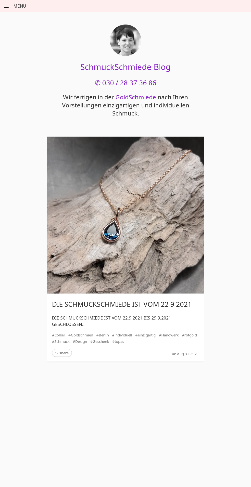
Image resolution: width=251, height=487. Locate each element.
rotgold (190, 335)
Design (81, 341)
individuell (123, 335)
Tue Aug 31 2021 (184, 353)
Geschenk (101, 341)
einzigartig (147, 335)
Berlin (104, 335)
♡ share (62, 352)
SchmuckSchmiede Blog (125, 66)
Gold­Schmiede (135, 97)
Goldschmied (82, 335)
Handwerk (170, 335)
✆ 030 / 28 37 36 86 (125, 82)
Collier (59, 335)
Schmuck (62, 341)
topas (119, 341)
